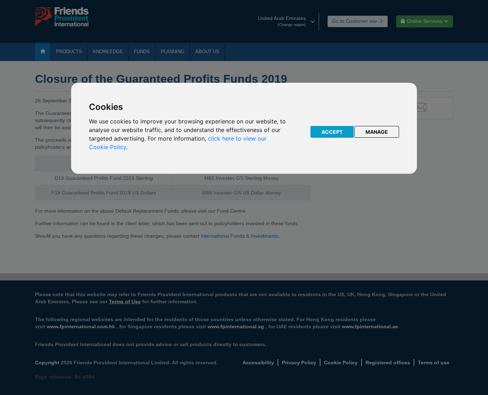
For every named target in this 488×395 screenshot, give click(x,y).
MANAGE (376, 132)
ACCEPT (332, 132)
